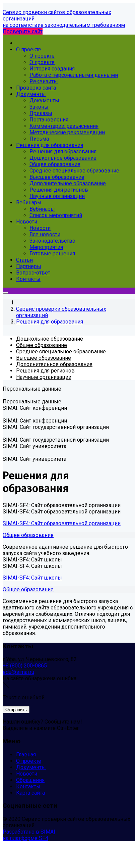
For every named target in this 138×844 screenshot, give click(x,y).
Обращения (30, 780)
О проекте (28, 761)
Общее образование (28, 535)
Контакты (28, 786)
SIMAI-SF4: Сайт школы (32, 578)
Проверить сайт (23, 31)
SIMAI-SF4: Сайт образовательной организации (62, 523)
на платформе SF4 (25, 838)
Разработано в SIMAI (29, 832)
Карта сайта (30, 793)
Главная (26, 754)
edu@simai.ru (18, 672)
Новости (26, 774)
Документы (31, 767)
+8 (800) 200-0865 (25, 665)
